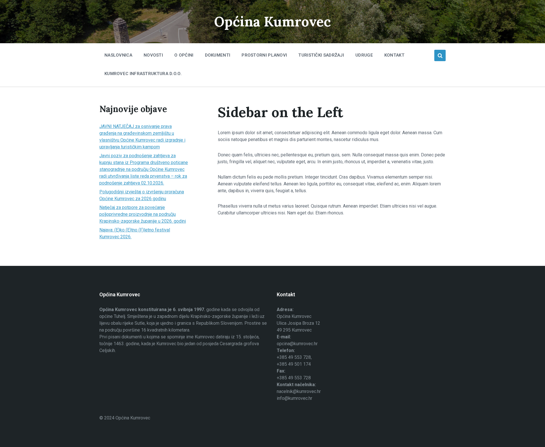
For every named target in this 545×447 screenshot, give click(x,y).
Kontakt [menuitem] (394, 55)
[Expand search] (440, 55)
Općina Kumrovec (272, 21)
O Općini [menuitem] (183, 55)
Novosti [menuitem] (153, 55)
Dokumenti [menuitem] (217, 55)
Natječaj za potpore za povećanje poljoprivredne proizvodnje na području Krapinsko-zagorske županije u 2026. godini (142, 214)
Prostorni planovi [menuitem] (264, 55)
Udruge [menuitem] (364, 55)
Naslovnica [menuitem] (118, 55)
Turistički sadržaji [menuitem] (321, 55)
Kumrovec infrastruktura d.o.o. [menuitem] (143, 73)
